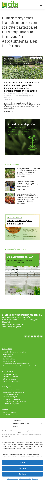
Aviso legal (35, 479)
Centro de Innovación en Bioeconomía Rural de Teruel (21, 366)
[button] (42, 423)
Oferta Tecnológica (9, 379)
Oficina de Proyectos (10, 374)
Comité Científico (9, 359)
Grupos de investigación (11, 394)
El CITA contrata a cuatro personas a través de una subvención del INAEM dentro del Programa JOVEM (28, 184)
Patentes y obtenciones (11, 377)
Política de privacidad (25, 479)
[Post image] (10, 173)
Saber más (7, 111)
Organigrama (7, 357)
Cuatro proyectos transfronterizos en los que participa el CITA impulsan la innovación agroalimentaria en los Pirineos (22, 87)
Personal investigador (10, 397)
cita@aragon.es (14, 326)
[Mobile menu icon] (41, 5)
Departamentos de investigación (14, 392)
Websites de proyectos (11, 404)
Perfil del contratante (10, 414)
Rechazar (22, 468)
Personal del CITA (9, 361)
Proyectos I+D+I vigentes (11, 399)
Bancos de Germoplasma (11, 381)
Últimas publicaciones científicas (14, 401)
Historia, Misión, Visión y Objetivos (14, 352)
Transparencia (8, 354)
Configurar (22, 474)
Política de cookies (12, 479)
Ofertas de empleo (9, 412)
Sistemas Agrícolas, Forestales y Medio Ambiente (19, 64)
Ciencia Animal (8, 58)
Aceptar (22, 462)
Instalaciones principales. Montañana (16, 364)
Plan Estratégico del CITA (20, 257)
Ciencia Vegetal (8, 61)
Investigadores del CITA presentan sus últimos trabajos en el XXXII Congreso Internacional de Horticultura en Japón (28, 171)
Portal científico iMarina (11, 390)
